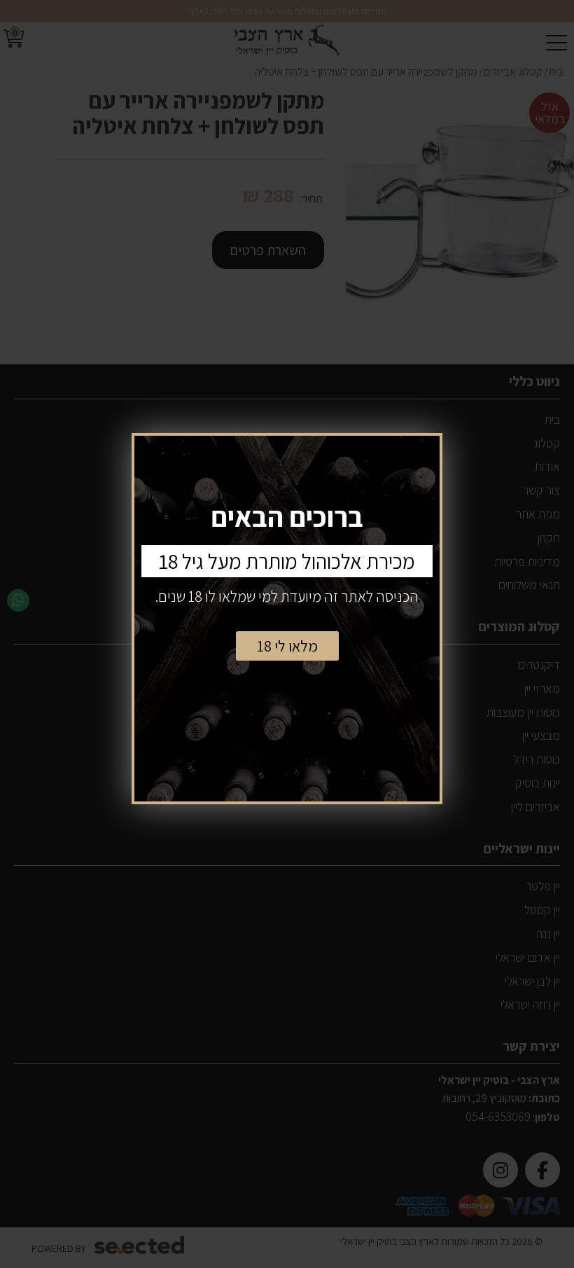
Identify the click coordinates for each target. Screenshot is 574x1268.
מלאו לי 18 (287, 646)
